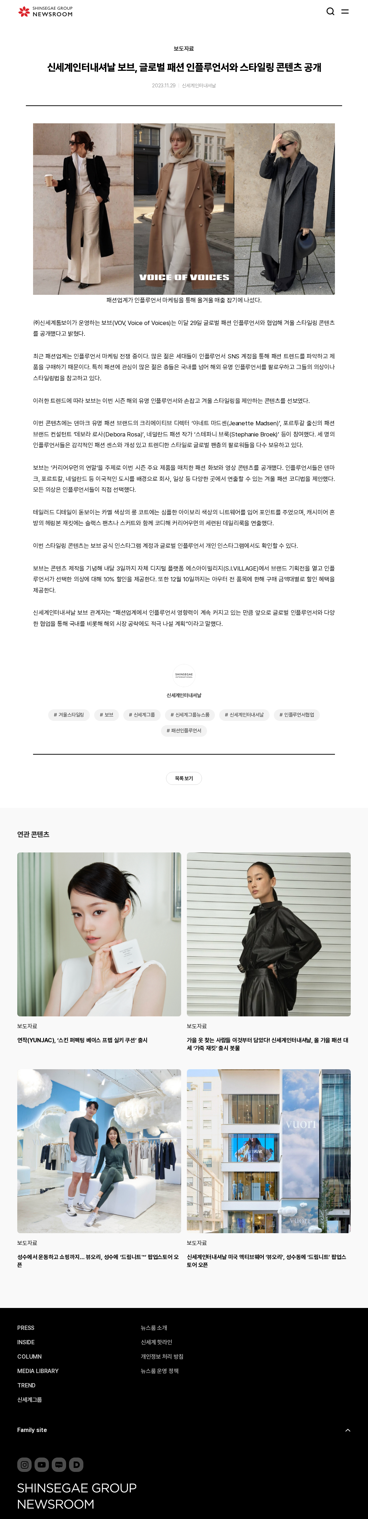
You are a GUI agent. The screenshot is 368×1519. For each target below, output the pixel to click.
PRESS (25, 1328)
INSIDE (25, 1342)
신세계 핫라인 (156, 1342)
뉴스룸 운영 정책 (160, 1371)
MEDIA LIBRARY (38, 1371)
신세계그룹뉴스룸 (192, 715)
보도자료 (184, 49)
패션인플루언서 (186, 730)
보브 (109, 715)
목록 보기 (184, 778)
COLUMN (29, 1357)
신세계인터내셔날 (199, 85)
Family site (32, 1430)
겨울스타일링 (71, 715)
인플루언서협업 (299, 715)
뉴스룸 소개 (154, 1328)
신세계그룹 (144, 715)
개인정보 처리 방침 (162, 1357)
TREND (26, 1385)
